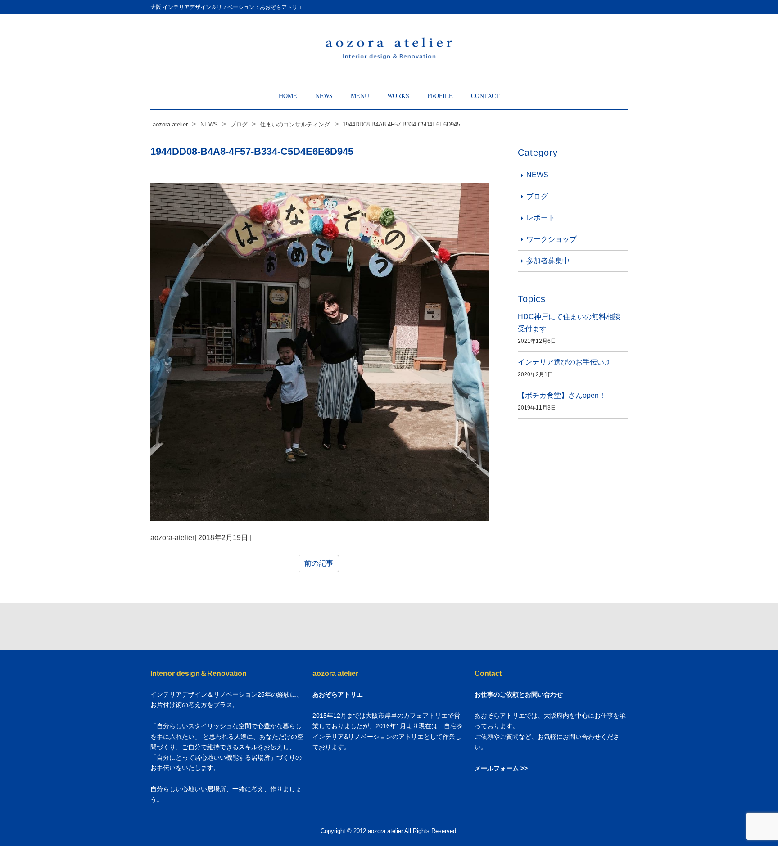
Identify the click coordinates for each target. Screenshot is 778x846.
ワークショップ (551, 239)
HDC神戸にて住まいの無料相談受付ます (569, 323)
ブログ (537, 196)
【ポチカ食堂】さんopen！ (562, 395)
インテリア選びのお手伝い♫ (564, 362)
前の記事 (318, 563)
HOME (288, 95)
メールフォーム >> (501, 768)
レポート (540, 217)
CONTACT (485, 95)
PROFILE (440, 95)
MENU (360, 95)
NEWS (324, 95)
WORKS (398, 95)
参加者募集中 (548, 261)
